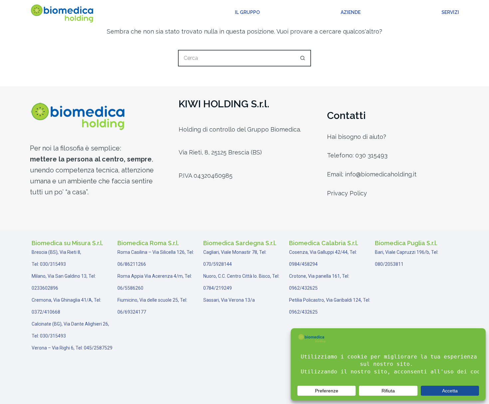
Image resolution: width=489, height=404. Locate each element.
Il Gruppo (247, 12)
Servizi (450, 12)
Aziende (351, 12)
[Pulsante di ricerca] (302, 58)
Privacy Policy (347, 193)
